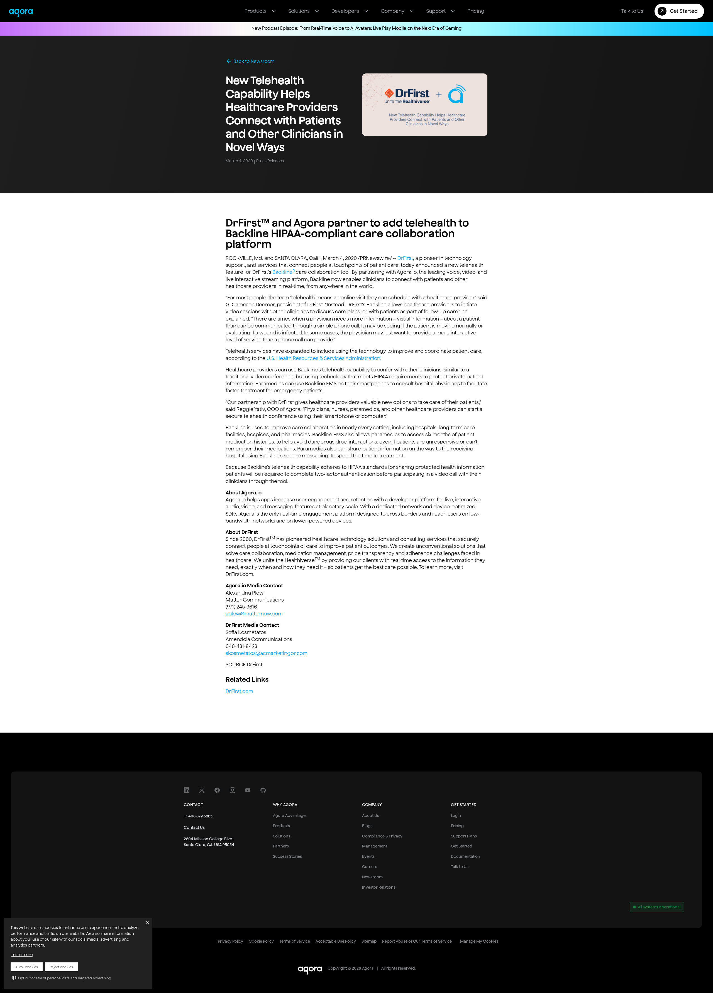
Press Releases (270, 161)
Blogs (367, 826)
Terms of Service (294, 941)
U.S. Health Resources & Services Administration (323, 358)
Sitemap (369, 941)
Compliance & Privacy (382, 836)
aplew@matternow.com (254, 614)
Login (456, 815)
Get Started (461, 846)
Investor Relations (378, 887)
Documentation (465, 856)
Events (368, 856)
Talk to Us (459, 866)
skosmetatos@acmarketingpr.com (266, 653)
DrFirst (405, 258)
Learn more (22, 954)
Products (281, 826)
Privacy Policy (230, 941)
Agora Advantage (289, 815)
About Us (370, 815)
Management (374, 846)
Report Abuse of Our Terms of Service (417, 941)
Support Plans (464, 836)
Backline (283, 272)
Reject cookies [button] (61, 967)
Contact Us (194, 827)
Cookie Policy (261, 941)
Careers (369, 866)
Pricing (457, 826)
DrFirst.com (239, 691)
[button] (61, 978)
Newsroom (372, 877)
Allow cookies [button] (26, 967)
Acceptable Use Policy (336, 941)
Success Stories (287, 856)
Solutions (281, 836)
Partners (281, 846)
